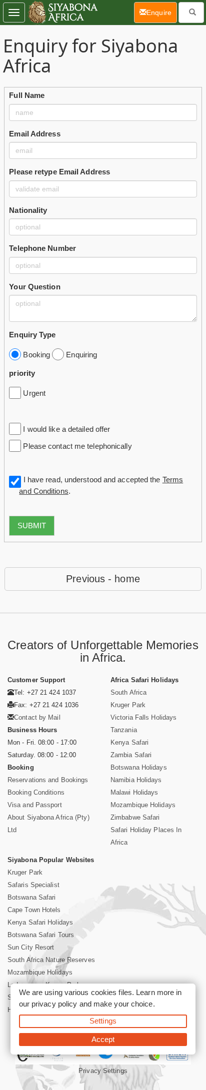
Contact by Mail (37, 717)
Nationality (28, 210)
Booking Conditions (36, 792)
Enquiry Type (32, 334)
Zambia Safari (131, 755)
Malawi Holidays (134, 792)
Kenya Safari (129, 742)
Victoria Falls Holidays (143, 717)
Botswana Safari (32, 897)
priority (22, 373)
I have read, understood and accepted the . (101, 485)
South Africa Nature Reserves (51, 960)
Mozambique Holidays (143, 805)
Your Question (34, 286)
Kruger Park (128, 705)
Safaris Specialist (34, 885)
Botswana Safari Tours (41, 935)
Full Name (26, 95)
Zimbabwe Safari (135, 817)
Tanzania (123, 730)
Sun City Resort (31, 947)
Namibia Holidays (136, 780)
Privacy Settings (103, 1071)
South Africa (128, 692)
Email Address (34, 133)
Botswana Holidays (138, 767)
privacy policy (54, 1004)
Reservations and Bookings (48, 780)
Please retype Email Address (59, 171)
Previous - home (103, 578)
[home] (62, 12)
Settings (103, 1021)
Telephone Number (42, 248)
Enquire (161, 12)
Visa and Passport (35, 805)
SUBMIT (32, 525)
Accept (103, 1039)
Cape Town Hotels (34, 910)
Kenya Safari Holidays (40, 922)
